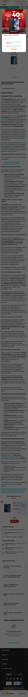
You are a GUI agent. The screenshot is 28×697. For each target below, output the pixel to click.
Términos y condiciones (16, 42)
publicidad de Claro (16, 46)
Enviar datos (14, 49)
